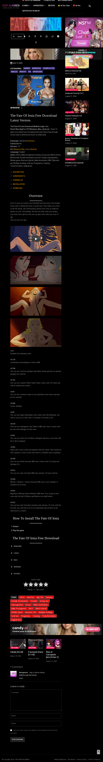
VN (29, 71)
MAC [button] (15, 560)
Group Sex (44, 601)
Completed (48, 68)
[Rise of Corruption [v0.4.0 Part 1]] (53, 644)
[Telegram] (58, 36)
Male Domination (40, 604)
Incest (28, 604)
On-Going (14, 648)
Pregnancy (25, 616)
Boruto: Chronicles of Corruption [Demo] (76, 139)
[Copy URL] (35, 42)
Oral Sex (15, 616)
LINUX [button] (16, 553)
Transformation (49, 616)
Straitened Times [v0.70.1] (74, 93)
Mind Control (41, 608)
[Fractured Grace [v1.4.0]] (35, 644)
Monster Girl (30, 612)
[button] (90, 6)
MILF (31, 608)
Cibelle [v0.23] (16, 652)
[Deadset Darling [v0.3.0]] (77, 106)
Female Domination (19, 601)
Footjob (33, 601)
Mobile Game (17, 612)
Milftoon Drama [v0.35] (73, 71)
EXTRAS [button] (17, 573)
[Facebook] (29, 36)
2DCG (21, 597)
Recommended (72, 67)
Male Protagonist (18, 608)
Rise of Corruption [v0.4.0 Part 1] (52, 655)
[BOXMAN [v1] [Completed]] (77, 153)
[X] (35, 36)
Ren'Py (23, 71)
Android (36, 68)
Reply (21, 678)
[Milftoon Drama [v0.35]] (77, 61)
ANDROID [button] (17, 567)
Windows (37, 71)
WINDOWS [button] (17, 546)
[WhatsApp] (46, 36)
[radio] (25, 585)
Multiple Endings (46, 612)
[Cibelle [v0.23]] (18, 644)
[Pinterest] (40, 36)
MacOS (14, 71)
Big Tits (40, 597)
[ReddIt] (52, 36)
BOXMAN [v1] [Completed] (74, 163)
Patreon (31, 141)
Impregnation (17, 604)
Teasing (36, 616)
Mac (23, 149)
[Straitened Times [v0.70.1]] (77, 84)
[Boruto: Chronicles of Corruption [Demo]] (77, 129)
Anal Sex (30, 597)
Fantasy (49, 597)
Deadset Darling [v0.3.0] (73, 116)
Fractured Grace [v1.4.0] (35, 653)
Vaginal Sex (16, 619)
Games (27, 68)
